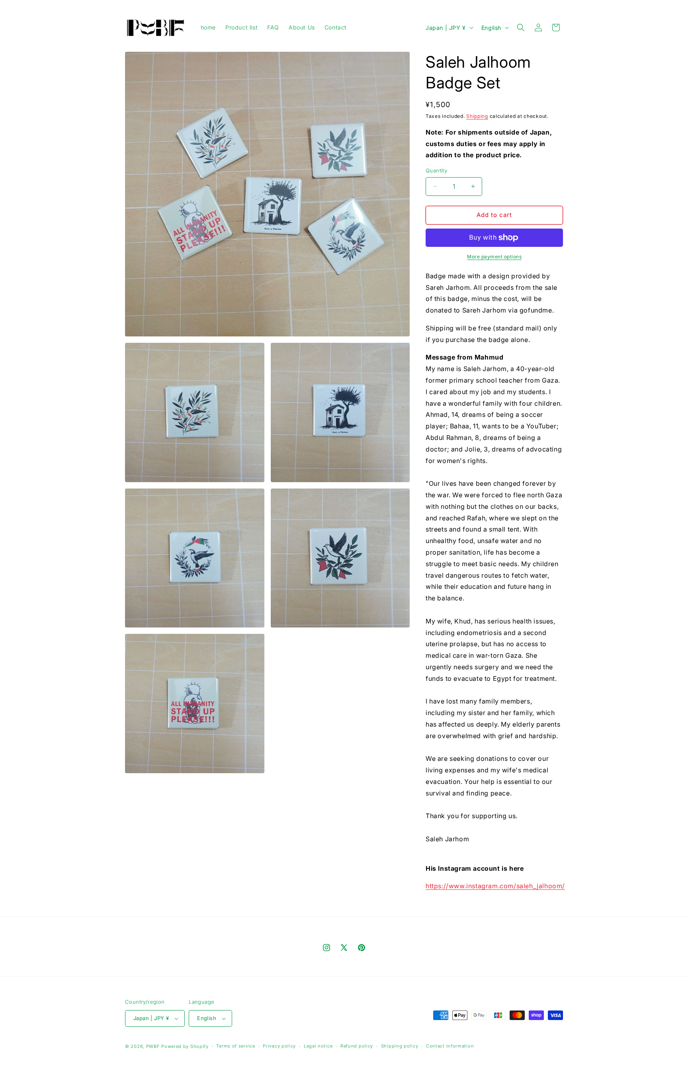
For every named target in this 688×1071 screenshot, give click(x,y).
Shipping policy (399, 1046)
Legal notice (318, 1046)
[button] (521, 27)
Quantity (436, 170)
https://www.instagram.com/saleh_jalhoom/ (495, 886)
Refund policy (356, 1046)
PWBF (153, 1046)
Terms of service (235, 1046)
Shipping (477, 116)
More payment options (494, 257)
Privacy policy (279, 1046)
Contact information (450, 1046)
